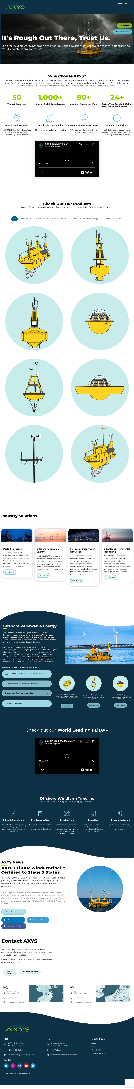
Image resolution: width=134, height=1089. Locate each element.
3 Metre (94, 694)
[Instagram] (13, 1065)
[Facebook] (19, 1065)
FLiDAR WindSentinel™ (67, 694)
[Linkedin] (6, 1065)
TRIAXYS (120, 694)
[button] (126, 3)
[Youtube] (26, 1065)
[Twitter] (33, 1065)
